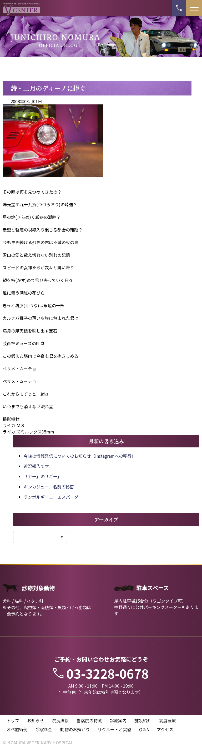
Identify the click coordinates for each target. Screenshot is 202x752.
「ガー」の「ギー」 (43, 476)
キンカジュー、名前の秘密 (49, 486)
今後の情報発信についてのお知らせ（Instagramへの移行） (80, 456)
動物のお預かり (75, 729)
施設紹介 (142, 720)
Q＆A (144, 729)
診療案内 (118, 720)
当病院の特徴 (89, 720)
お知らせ (35, 720)
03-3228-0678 (107, 673)
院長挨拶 (60, 720)
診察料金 (44, 729)
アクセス (165, 729)
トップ (13, 720)
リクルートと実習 (114, 729)
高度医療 (167, 720)
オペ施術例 (17, 729)
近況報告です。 (38, 466)
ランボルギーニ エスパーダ (51, 497)
